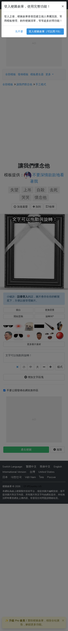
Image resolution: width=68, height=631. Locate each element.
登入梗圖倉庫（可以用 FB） (45, 31)
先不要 (19, 31)
